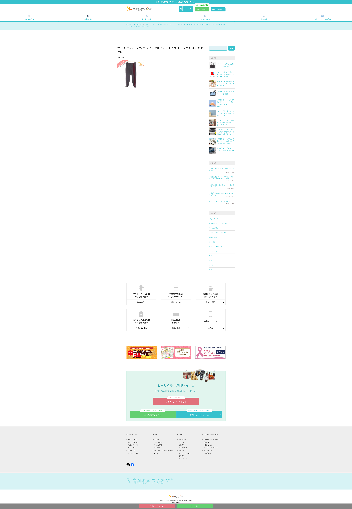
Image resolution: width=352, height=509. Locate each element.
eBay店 (155, 447)
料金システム (205, 19)
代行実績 (264, 19)
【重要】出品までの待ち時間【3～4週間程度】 (221, 169)
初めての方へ (29, 19)
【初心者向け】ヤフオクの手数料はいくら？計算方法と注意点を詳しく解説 (225, 141)
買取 (210, 256)
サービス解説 (213, 228)
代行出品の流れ (88, 19)
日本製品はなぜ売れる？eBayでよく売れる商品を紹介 (225, 150)
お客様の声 (131, 450)
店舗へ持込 (207, 442)
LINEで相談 (194, 506)
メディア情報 (183, 447)
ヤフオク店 (157, 442)
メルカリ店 (157, 445)
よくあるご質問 (133, 453)
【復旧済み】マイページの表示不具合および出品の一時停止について (221, 177)
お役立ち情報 (213, 237)
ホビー (211, 270)
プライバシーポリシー (186, 453)
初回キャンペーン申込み (323, 19)
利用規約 (181, 450)
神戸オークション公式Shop (162, 450)
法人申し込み (208, 450)
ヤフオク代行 (213, 251)
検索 (231, 48)
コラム (155, 453)
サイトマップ (183, 458)
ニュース (181, 442)
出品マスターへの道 (215, 246)
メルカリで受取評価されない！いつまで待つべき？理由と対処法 (225, 84)
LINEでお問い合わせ (153, 413)
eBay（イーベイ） (215, 219)
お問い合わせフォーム (199, 413)
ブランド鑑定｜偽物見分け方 (218, 232)
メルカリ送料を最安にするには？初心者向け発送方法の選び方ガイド (225, 113)
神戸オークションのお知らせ (218, 223)
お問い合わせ (208, 445)
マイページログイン (210, 447)
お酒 (210, 260)
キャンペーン (183, 439)
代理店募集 (207, 453)
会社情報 (181, 445)
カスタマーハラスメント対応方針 (220, 201)
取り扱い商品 (146, 19)
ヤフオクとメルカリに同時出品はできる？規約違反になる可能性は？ (225, 123)
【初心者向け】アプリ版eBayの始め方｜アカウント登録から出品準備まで (225, 132)
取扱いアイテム (133, 445)
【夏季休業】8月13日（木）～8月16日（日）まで (221, 186)
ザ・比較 (212, 242)
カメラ (211, 265)
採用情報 (181, 456)
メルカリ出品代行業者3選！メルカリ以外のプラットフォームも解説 (225, 74)
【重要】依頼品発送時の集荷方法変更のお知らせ (221, 194)
